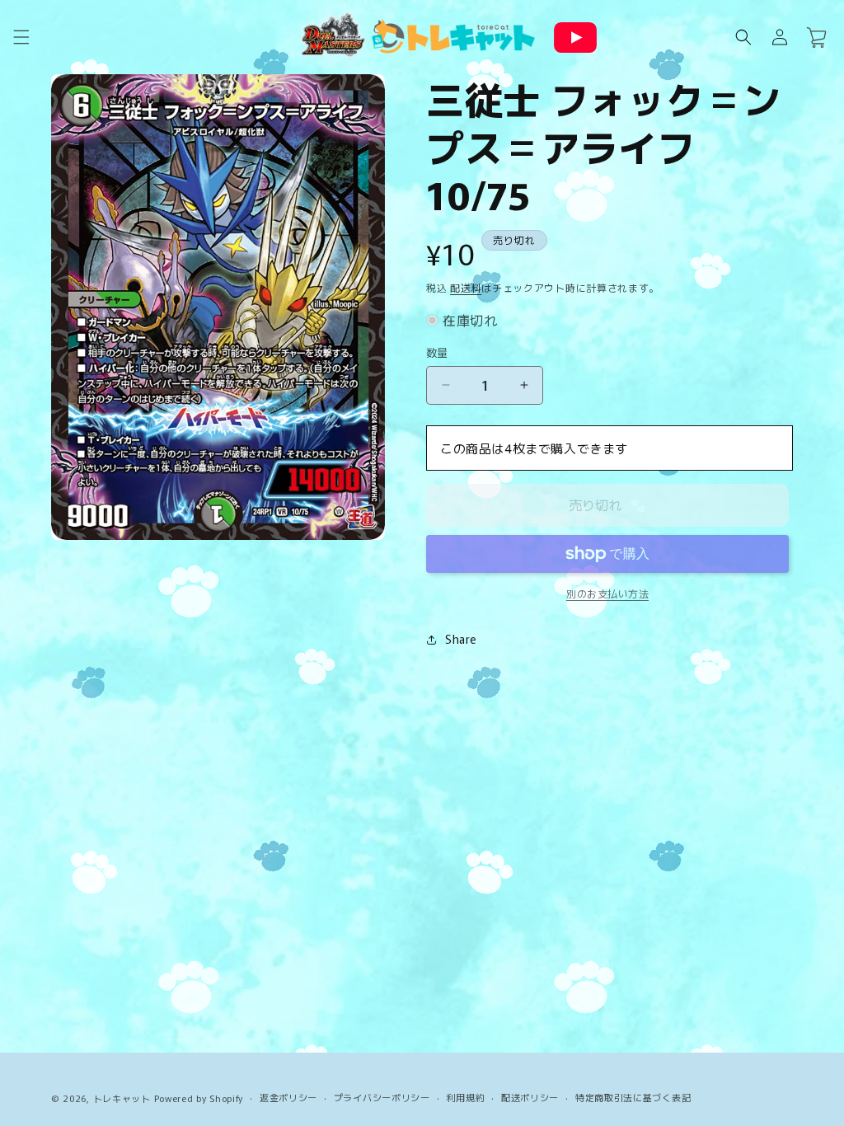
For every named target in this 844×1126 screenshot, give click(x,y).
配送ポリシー (530, 1097)
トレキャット (122, 1098)
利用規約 (465, 1097)
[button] (21, 37)
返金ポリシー (288, 1097)
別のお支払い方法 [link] (607, 593)
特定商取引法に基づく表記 (633, 1097)
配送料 (465, 287)
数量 (437, 352)
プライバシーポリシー (382, 1097)
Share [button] (460, 639)
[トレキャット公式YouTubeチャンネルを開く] (575, 37)
